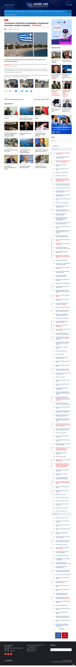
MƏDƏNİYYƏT (49, 11)
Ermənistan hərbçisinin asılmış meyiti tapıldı (63, 227)
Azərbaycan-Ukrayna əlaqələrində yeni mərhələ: (66, 93)
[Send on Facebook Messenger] (18, 91)
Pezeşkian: (6, 118)
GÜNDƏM (9, 11)
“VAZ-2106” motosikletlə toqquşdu (62, 491)
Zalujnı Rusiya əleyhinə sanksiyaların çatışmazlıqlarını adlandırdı (62, 415)
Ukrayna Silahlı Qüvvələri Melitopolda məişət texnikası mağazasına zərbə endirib (63, 419)
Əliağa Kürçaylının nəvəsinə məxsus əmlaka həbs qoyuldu (62, 206)
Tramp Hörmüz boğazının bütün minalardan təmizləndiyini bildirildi (25, 151)
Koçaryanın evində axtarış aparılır (62, 507)
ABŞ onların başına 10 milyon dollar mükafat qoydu (62, 470)
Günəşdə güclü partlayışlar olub (62, 260)
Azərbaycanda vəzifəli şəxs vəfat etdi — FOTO (63, 362)
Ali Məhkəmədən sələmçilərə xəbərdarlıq (61, 453)
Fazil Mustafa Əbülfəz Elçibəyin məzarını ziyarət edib (67, 110)
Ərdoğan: (37, 118)
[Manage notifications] (73, 664)
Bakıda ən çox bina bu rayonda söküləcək (55, 61)
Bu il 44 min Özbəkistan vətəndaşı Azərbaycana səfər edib (62, 552)
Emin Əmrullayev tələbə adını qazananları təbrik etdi (61, 214)
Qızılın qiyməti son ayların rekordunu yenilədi (62, 385)
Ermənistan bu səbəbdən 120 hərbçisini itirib (63, 621)
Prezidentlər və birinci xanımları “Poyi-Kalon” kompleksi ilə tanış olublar (63, 617)
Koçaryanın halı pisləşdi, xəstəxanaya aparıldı (63, 366)
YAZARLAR (54, 11)
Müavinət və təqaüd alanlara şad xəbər (63, 307)
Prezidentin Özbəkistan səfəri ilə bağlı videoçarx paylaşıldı (63, 537)
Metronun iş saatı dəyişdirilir (61, 432)
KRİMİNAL (57, 11)
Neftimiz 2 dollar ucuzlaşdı (61, 494)
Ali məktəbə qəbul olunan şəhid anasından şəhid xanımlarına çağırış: (63, 399)
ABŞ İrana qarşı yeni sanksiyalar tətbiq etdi (63, 529)
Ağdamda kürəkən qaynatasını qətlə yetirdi (62, 487)
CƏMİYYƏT (23, 11)
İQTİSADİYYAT (18, 11)
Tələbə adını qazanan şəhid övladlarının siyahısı (63, 408)
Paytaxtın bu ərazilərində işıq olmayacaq (61, 165)
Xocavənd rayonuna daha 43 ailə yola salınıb (63, 381)
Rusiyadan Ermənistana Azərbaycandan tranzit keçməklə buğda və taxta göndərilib (63, 231)
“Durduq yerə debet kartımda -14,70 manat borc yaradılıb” (62, 338)
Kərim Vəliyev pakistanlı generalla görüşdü (62, 252)
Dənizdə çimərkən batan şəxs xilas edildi (62, 169)
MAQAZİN (10, 14)
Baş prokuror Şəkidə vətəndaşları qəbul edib (63, 330)
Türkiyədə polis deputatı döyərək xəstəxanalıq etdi (62, 389)
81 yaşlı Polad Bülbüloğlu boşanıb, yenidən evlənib (62, 322)
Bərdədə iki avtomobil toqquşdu (62, 533)
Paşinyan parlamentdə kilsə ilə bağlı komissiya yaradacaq (62, 272)
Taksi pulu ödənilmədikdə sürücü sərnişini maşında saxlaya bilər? (62, 478)
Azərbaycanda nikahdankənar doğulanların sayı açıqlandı (61, 276)
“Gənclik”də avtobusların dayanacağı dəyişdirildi (62, 268)
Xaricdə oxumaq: (63, 240)
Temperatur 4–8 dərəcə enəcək (62, 326)
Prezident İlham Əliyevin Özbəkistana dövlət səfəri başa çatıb (63, 571)
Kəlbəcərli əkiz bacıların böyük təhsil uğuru (63, 424)
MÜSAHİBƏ (41, 11)
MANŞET (6, 11)
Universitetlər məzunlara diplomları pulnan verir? (62, 436)
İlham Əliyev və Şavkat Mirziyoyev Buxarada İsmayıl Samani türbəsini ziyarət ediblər (62, 625)
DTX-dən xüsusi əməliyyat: (55, 93)
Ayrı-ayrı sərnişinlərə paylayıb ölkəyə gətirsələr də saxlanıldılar (63, 223)
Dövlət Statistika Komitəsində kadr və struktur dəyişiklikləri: (63, 598)
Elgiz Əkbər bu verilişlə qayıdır (61, 175)
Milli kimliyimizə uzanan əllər (63, 460)
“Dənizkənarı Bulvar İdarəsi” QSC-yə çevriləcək (62, 300)
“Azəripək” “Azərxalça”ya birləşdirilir (63, 296)
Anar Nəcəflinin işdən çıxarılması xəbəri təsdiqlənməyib (55, 76)
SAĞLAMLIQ (7, 14)
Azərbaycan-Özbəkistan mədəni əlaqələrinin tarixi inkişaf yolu (63, 210)
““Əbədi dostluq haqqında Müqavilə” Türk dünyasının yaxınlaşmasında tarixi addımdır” (63, 393)
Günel (10, 29)
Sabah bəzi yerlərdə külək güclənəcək (63, 283)
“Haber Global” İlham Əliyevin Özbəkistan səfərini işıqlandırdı (63, 563)
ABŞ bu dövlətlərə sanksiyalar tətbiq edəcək (62, 578)
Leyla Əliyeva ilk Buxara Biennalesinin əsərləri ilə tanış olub (63, 541)
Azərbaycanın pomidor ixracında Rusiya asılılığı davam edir (63, 374)
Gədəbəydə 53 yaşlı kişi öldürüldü (62, 202)
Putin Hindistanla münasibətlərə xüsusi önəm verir (63, 440)
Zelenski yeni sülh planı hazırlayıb (62, 500)
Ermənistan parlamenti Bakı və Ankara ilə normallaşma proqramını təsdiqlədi (11, 134)
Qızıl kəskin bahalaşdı (60, 354)
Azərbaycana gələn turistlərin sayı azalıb (61, 474)
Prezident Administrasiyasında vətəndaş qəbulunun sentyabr (63, 248)
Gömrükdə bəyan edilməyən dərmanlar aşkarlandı (63, 602)
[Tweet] (23, 91)
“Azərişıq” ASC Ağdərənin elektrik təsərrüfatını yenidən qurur (62, 370)
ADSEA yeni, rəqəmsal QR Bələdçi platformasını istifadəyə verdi (62, 315)
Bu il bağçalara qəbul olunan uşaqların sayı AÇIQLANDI (63, 559)
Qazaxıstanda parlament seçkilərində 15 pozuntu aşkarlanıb (40, 134)
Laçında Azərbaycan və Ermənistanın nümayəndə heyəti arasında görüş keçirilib (62, 343)
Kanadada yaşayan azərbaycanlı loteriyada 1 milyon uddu (66, 76)
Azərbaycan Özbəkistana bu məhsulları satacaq (63, 609)
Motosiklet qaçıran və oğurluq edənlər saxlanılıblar (63, 280)
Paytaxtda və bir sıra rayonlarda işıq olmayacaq (62, 521)
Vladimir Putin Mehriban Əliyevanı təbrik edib (63, 199)
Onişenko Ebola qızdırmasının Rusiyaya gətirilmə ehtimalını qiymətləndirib (63, 411)
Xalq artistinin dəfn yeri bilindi (61, 544)
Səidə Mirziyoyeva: (62, 179)
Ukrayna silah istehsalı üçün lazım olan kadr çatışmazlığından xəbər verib (63, 429)
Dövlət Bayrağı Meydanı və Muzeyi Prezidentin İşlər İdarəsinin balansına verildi (63, 291)
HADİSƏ (61, 11)
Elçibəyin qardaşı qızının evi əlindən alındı (62, 548)
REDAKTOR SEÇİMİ (35, 11)
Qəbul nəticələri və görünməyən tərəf (62, 497)
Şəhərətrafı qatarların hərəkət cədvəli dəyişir (63, 586)
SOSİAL (45, 11)
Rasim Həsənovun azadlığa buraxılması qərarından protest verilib (63, 264)
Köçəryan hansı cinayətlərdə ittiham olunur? (62, 287)
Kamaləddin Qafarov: (62, 465)
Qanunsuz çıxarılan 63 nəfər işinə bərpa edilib (56, 110)
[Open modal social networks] (31, 91)
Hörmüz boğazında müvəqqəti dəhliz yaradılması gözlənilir (62, 157)
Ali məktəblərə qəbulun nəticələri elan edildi (63, 590)
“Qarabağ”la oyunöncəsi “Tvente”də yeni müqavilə (62, 504)
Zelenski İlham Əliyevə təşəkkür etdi (62, 318)
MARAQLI (14, 14)
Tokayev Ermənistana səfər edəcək (62, 555)
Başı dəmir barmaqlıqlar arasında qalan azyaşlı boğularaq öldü (63, 444)
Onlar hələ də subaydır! (63, 482)
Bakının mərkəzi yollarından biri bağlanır (61, 613)
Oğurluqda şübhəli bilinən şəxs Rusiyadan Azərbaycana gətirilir (62, 594)
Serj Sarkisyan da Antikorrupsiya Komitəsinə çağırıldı (10, 167)
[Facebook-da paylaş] (11, 91)
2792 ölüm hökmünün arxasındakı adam (63, 244)
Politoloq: (63, 256)
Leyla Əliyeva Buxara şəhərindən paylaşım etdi (62, 582)
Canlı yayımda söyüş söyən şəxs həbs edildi (63, 525)
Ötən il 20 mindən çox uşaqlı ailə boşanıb (62, 348)
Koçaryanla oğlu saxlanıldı (60, 456)
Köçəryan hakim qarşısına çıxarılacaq (63, 187)
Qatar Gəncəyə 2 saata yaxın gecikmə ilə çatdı (63, 311)
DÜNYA (26, 11)
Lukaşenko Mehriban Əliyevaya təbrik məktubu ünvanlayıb (63, 195)
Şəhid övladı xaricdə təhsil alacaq (62, 172)
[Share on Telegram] (28, 91)
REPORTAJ (30, 11)
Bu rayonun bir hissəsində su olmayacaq (63, 574)
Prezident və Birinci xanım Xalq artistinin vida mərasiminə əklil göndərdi (63, 404)
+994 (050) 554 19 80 (32, 647)
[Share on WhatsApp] (6, 91)
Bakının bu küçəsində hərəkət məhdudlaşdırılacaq (61, 567)
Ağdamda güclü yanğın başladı (61, 605)
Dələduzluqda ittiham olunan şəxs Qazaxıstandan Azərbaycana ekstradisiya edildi (62, 218)
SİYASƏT (13, 11)
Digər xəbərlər (61, 628)
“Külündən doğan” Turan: (62, 448)
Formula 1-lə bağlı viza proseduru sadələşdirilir (62, 304)
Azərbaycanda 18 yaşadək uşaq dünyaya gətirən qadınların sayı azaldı (63, 334)
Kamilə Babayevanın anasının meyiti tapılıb (67, 61)
